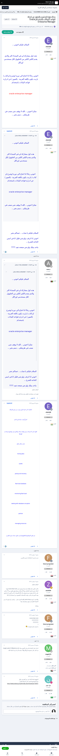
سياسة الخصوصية (28, 749)
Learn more (56, 2)
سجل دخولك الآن (26, 706)
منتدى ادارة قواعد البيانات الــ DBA (27, 26)
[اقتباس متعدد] (37, 126)
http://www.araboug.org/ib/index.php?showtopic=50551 (22, 683)
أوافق (4, 748)
